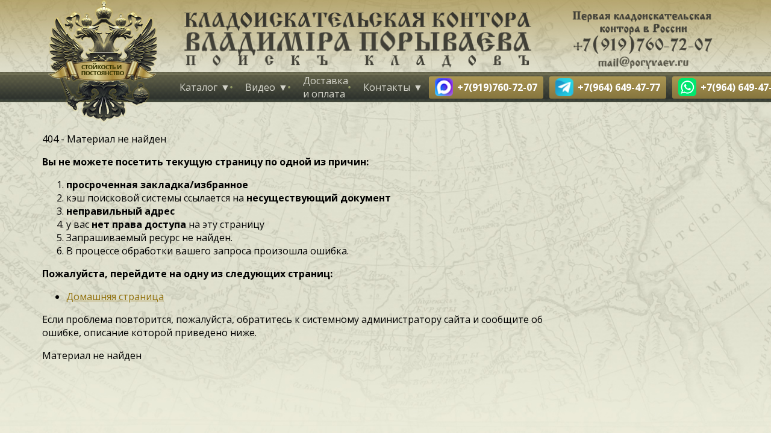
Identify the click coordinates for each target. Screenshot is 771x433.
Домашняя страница (115, 296)
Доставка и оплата (325, 87)
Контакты (386, 87)
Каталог (198, 87)
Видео (260, 87)
